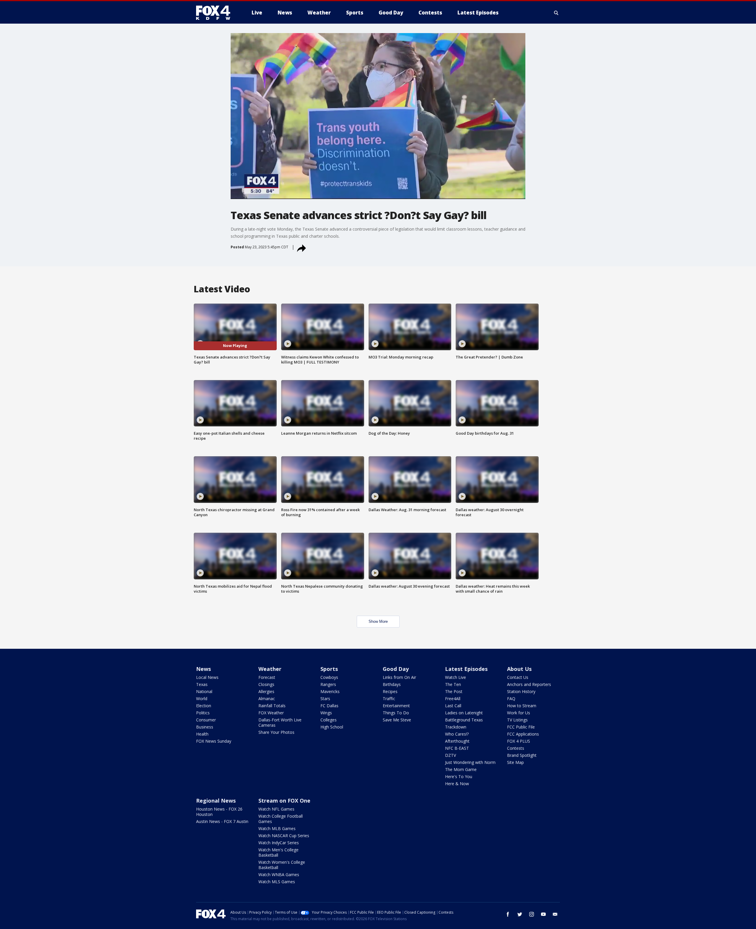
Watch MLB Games (277, 828)
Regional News (216, 800)
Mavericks (330, 691)
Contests (515, 748)
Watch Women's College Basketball (281, 864)
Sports (329, 668)
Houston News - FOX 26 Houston (219, 811)
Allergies (266, 691)
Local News (207, 677)
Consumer (206, 720)
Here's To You (458, 776)
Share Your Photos (276, 732)
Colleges (328, 720)
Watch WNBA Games (278, 874)
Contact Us (517, 677)
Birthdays (392, 684)
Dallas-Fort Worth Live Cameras (280, 722)
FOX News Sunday (213, 741)
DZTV (450, 755)
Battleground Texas (464, 720)
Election (203, 705)
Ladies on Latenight (464, 713)
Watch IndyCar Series (278, 842)
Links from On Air (399, 677)
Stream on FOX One (284, 800)
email (555, 914)
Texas (202, 684)
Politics (203, 713)
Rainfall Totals (272, 705)
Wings (326, 713)
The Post (453, 691)
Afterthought (457, 741)
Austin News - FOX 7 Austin (222, 821)
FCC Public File (521, 727)
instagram (531, 914)
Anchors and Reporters (529, 684)
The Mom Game (461, 769)
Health (202, 734)
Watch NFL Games (276, 809)
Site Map (515, 762)
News (203, 668)
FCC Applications (523, 734)
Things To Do (396, 713)
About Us (519, 668)
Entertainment (396, 705)
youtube (543, 914)
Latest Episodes (466, 668)
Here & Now (457, 783)
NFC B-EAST (457, 748)
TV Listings (517, 720)
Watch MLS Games (276, 881)
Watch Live (455, 677)
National (204, 691)
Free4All (452, 698)
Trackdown (455, 727)
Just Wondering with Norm (470, 762)
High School (331, 727)
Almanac (266, 698)
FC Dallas (329, 705)
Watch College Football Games (280, 818)
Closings (266, 684)
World (201, 698)
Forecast (266, 677)
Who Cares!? (457, 734)
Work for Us (518, 713)
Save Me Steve (397, 720)
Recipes (390, 691)
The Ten (453, 684)
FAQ (511, 698)
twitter (519, 914)
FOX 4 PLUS (518, 741)
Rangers (328, 684)
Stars (325, 698)
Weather (269, 668)
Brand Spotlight (522, 755)
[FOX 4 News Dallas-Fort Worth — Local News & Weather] (215, 13)
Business (204, 727)
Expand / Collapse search (556, 12)
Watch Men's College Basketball (278, 852)
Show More (378, 621)
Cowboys (329, 677)
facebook (508, 914)
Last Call (453, 705)
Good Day (396, 668)
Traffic (389, 698)
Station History (521, 691)
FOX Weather (271, 713)
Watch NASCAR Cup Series (283, 835)
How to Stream (521, 705)
